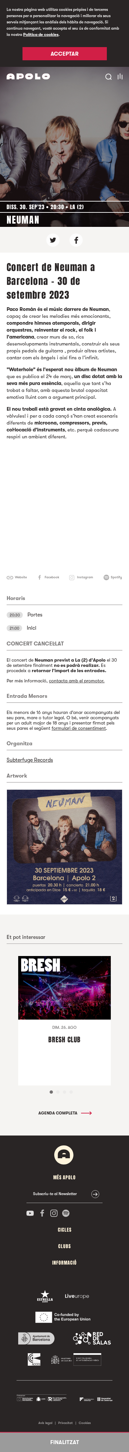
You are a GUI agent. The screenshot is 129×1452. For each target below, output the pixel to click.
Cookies (85, 1423)
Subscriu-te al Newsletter (55, 1194)
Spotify (116, 577)
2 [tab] (58, 1092)
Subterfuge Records (30, 760)
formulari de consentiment (79, 728)
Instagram (85, 577)
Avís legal (45, 1423)
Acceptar (64, 54)
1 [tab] (51, 1092)
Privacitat (65, 1423)
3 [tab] (64, 1092)
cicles (64, 1229)
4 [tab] (71, 1092)
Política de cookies (41, 34)
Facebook (52, 577)
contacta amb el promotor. (77, 680)
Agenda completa (58, 1113)
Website (21, 577)
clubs (64, 1246)
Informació (64, 1262)
